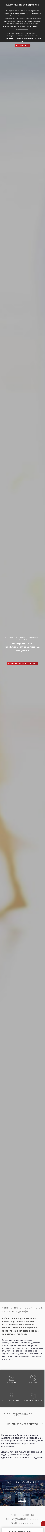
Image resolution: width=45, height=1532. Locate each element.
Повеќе (22, 1500)
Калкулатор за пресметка (22, 663)
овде (22, 41)
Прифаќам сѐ (22, 45)
